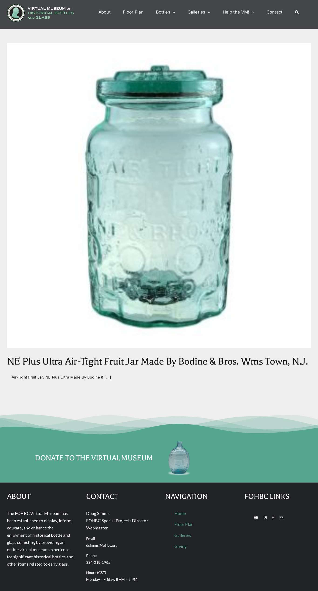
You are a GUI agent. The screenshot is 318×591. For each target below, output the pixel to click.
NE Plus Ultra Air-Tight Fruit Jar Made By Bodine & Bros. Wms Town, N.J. (157, 361)
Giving (180, 546)
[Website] (256, 517)
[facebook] (273, 517)
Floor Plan (183, 524)
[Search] (297, 12)
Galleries (182, 535)
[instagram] (265, 517)
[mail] (281, 517)
